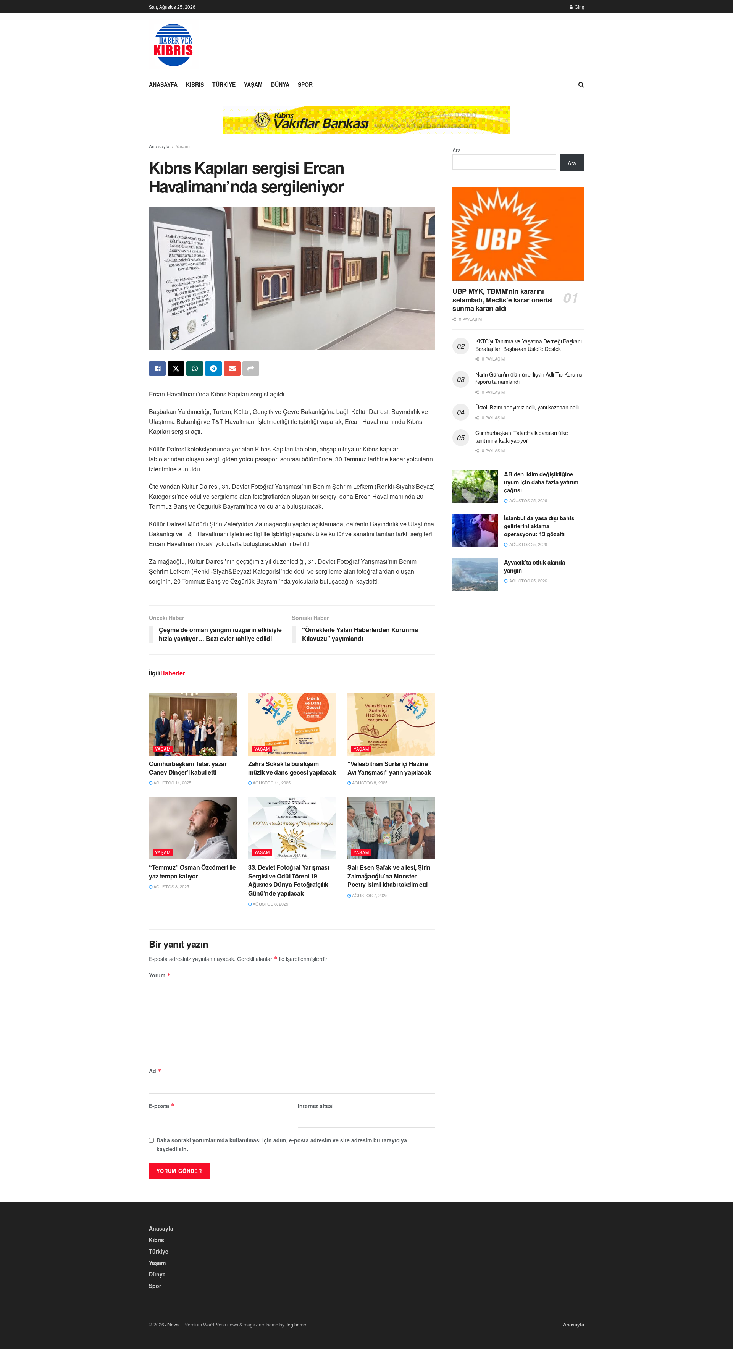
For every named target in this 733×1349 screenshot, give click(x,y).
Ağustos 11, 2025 (171, 783)
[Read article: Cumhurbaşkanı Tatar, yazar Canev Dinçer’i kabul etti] (193, 724)
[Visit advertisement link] (366, 126)
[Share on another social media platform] (250, 368)
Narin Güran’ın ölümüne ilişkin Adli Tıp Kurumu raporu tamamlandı (529, 378)
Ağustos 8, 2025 (369, 783)
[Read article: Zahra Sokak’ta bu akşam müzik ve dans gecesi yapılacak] (292, 724)
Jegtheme (296, 1324)
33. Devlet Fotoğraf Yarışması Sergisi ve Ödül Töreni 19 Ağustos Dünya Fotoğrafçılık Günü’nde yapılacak (288, 880)
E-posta (161, 1106)
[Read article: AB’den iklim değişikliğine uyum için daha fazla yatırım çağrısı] (475, 486)
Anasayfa (163, 84)
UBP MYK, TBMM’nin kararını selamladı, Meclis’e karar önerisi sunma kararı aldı (502, 299)
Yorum (160, 975)
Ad (155, 1071)
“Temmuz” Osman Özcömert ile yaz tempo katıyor (192, 871)
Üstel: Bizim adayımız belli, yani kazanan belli (527, 407)
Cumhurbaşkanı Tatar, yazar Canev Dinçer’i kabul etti (188, 767)
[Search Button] (581, 84)
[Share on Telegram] (213, 368)
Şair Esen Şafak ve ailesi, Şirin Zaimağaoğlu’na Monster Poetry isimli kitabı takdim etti (389, 876)
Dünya (280, 84)
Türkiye (224, 84)
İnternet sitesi (316, 1106)
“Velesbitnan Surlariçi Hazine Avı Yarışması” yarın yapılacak (389, 767)
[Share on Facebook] (157, 368)
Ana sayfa (159, 146)
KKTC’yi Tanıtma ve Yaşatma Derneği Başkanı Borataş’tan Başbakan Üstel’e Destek (528, 345)
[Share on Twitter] (176, 368)
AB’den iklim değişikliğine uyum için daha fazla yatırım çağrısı (541, 482)
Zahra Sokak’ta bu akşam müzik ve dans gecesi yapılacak (292, 767)
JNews (172, 1324)
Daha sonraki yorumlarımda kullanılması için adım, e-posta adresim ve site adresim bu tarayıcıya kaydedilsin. (282, 1144)
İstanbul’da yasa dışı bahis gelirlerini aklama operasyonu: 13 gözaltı (539, 526)
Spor (305, 84)
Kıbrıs (195, 84)
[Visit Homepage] (174, 44)
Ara (456, 150)
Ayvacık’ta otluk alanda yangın (534, 566)
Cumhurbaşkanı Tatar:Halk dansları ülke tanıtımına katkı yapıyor (521, 436)
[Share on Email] (232, 368)
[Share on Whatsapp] (194, 368)
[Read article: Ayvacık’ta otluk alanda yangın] (475, 574)
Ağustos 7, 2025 (369, 895)
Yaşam (253, 84)
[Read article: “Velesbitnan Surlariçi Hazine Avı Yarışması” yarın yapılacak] (391, 724)
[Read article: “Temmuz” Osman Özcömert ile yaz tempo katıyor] (193, 828)
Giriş (578, 6)
